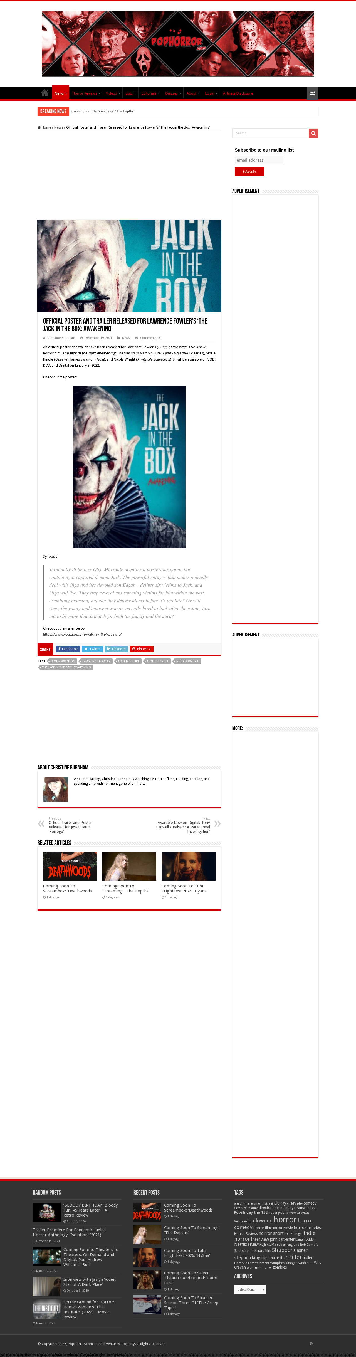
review (253, 1244)
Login (209, 93)
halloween (260, 1220)
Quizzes (171, 93)
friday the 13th (256, 1212)
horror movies (307, 1227)
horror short (271, 1233)
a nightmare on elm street (253, 1203)
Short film (262, 1250)
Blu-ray (280, 1203)
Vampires (277, 1263)
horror (285, 1219)
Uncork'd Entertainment (251, 1263)
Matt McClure (129, 661)
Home (46, 127)
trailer (307, 1257)
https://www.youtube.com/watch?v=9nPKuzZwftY (82, 634)
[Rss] (312, 1343)
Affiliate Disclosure (238, 93)
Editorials (149, 93)
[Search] (313, 133)
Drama (299, 1208)
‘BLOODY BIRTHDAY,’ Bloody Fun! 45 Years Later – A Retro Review (90, 1210)
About (191, 93)
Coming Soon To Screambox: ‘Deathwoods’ (68, 889)
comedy (310, 1203)
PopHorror (45, 92)
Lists (129, 93)
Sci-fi (237, 1251)
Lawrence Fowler (97, 661)
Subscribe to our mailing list (264, 150)
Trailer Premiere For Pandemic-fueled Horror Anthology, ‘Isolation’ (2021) (69, 1232)
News (59, 93)
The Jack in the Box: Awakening (66, 667)
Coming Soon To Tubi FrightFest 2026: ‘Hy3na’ (107, 111)
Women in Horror (259, 1267)
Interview (260, 1239)
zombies (280, 1267)
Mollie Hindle (158, 661)
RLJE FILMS (267, 1244)
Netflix (240, 1244)
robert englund (288, 1245)
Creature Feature (246, 1208)
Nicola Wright (187, 661)
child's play (295, 1203)
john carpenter (282, 1239)
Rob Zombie (309, 1245)
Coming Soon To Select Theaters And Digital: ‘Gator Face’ (191, 1278)
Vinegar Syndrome (299, 1263)
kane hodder (305, 1240)
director (265, 1207)
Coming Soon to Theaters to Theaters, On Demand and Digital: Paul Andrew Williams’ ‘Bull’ (90, 1257)
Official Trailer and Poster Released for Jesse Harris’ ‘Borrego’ (70, 825)
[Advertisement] (129, 175)
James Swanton (63, 661)
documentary (283, 1208)
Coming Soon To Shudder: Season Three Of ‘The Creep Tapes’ (191, 1302)
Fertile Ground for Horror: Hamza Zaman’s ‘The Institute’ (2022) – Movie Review (88, 1309)
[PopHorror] (178, 43)
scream (248, 1251)
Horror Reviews (85, 93)
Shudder (282, 1250)
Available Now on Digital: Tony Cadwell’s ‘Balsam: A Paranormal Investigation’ (183, 825)
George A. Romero (283, 1213)
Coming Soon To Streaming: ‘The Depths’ (125, 889)
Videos (111, 93)
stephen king (247, 1257)
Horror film (262, 1228)
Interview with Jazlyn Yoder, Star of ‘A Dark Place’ (89, 1282)
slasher (300, 1250)
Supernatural (271, 1258)
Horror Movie (282, 1228)
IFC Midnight (294, 1234)
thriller (292, 1256)
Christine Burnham (61, 338)
